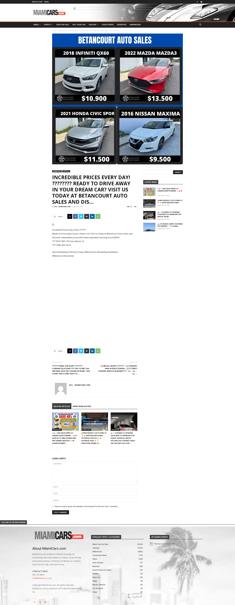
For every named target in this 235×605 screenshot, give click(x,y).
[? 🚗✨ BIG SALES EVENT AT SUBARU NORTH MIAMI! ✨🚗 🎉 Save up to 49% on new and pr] (65, 421)
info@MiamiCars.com (42, 578)
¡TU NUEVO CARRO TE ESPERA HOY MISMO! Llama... (170, 225)
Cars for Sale (62, 24)
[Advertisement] (95, 279)
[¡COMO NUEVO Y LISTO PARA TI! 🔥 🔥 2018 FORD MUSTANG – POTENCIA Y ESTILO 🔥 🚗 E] (94, 421)
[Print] (86, 216)
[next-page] (57, 448)
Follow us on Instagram (13, 522)
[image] (58, 535)
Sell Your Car (78, 24)
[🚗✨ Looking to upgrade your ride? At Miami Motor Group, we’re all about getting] (124, 421)
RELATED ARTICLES (62, 406)
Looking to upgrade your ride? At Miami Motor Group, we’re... (169, 214)
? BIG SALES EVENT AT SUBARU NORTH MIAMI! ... (168, 191)
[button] (200, 25)
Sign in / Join (37, 2)
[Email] (69, 216)
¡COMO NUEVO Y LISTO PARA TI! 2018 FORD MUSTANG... (169, 201)
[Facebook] (197, 2)
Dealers (92, 24)
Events (47, 24)
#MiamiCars (135, 24)
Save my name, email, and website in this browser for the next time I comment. (86, 506)
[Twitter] (201, 2)
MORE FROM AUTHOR (82, 406)
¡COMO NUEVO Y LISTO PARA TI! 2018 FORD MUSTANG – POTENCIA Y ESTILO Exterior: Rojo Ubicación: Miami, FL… (93, 438)
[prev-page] (53, 448)
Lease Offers (108, 24)
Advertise (121, 24)
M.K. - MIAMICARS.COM (62, 206)
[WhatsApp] (97, 216)
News (46, 2)
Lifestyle (66, 171)
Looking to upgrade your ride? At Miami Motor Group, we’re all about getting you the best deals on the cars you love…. (123, 438)
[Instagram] (40, 602)
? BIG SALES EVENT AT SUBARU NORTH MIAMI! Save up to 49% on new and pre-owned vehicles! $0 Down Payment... (64, 438)
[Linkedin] (92, 216)
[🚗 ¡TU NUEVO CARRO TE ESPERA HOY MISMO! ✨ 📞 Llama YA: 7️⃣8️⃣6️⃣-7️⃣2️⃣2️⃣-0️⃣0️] (149, 227)
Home (54, 31)
